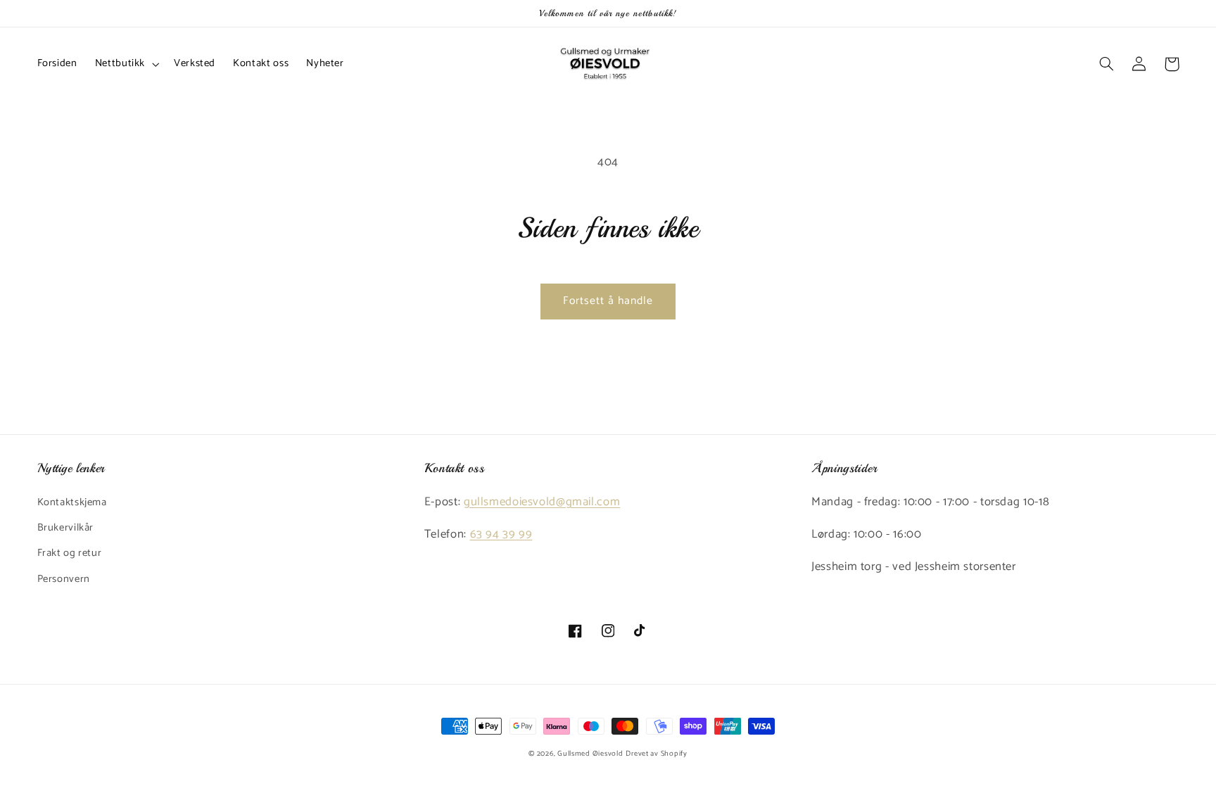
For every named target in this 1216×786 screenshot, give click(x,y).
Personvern (63, 579)
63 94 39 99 (501, 534)
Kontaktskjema (72, 502)
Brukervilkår (65, 527)
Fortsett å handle (608, 301)
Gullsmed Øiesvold (590, 753)
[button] (125, 64)
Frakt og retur (69, 553)
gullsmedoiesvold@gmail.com (542, 502)
